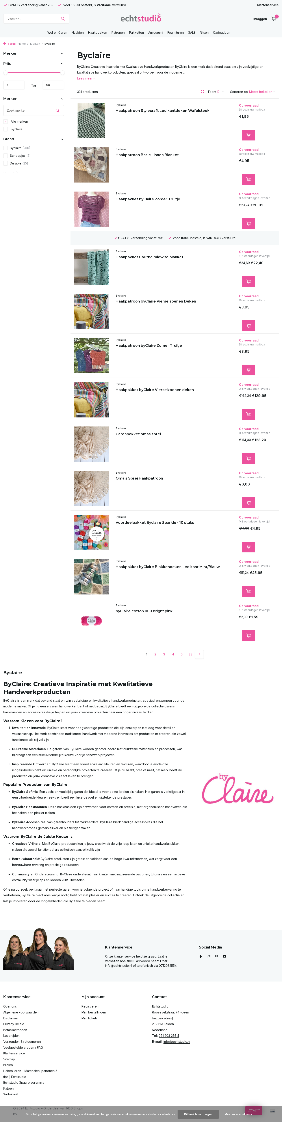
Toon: (212, 92)
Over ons (10, 1006)
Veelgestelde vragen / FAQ (23, 1047)
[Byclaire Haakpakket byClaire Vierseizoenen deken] (91, 399)
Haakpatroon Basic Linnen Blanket (147, 155)
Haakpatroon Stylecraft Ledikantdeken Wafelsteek (163, 111)
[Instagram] (208, 956)
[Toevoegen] (248, 135)
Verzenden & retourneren (22, 1041)
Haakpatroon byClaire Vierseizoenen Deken (156, 301)
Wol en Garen (57, 32)
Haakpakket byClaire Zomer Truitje (148, 199)
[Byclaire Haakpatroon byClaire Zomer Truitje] (91, 355)
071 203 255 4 (169, 1035)
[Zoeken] (63, 19)
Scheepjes (20, 155)
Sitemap (9, 1059)
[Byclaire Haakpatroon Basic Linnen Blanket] (91, 165)
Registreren (90, 1006)
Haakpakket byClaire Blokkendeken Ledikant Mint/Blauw (168, 567)
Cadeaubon (221, 32)
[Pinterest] (216, 956)
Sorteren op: (239, 92)
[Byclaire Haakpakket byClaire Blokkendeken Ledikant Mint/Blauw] (91, 576)
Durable (19, 163)
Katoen (8, 1088)
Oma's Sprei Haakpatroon (139, 478)
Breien (8, 1065)
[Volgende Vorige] (199, 654)
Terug (11, 43)
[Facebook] (200, 956)
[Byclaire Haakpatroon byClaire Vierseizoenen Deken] (91, 311)
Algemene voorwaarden (21, 1012)
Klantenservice (268, 5)
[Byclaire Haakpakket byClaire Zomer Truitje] (91, 209)
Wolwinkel (10, 1094)
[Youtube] (224, 956)
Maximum (53, 85)
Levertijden (11, 1035)
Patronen (118, 32)
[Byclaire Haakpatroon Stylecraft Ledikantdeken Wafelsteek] (91, 120)
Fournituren (175, 32)
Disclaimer (10, 1018)
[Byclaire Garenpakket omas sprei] (91, 444)
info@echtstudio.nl (176, 1041)
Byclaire (16, 129)
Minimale (13, 85)
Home (22, 43)
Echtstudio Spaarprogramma (23, 1082)
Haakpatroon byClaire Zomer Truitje (149, 345)
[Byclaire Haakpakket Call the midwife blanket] (91, 267)
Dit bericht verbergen (198, 1114)
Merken (35, 43)
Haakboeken (97, 32)
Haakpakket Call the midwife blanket (149, 257)
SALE (191, 32)
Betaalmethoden (15, 1030)
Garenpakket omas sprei (138, 434)
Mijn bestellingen (94, 1012)
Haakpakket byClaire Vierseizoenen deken (155, 390)
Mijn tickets (90, 1018)
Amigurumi (155, 32)
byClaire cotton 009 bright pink (144, 611)
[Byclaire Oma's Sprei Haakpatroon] (91, 488)
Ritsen (204, 32)
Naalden (78, 32)
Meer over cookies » (238, 1114)
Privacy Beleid (13, 1024)
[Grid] (202, 91)
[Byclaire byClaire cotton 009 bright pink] (91, 621)
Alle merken (19, 121)
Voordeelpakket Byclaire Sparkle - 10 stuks (155, 522)
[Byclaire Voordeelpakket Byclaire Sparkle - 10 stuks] (91, 532)
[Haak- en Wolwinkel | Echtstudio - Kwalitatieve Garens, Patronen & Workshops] (141, 19)
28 (191, 654)
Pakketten (136, 32)
